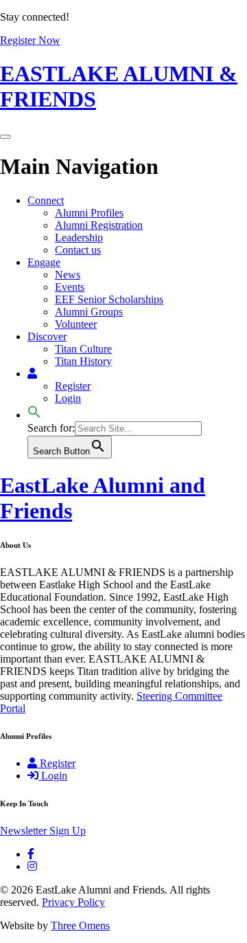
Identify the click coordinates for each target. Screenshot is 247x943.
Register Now (30, 40)
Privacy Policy (73, 902)
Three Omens (80, 925)
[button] (34, 415)
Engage (43, 262)
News (67, 274)
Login (68, 398)
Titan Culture (83, 349)
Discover (47, 336)
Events (69, 287)
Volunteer (76, 324)
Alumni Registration (99, 225)
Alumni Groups (89, 312)
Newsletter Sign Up (43, 830)
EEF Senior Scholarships (109, 299)
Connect (45, 200)
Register (73, 386)
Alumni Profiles (89, 213)
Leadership (79, 237)
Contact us (78, 250)
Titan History (83, 361)
